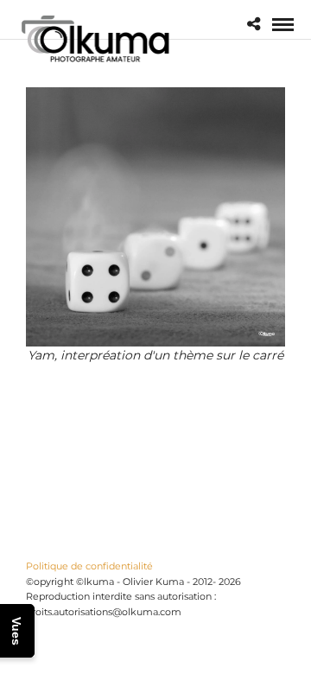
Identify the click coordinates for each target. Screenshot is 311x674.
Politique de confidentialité (89, 566)
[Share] (253, 24)
